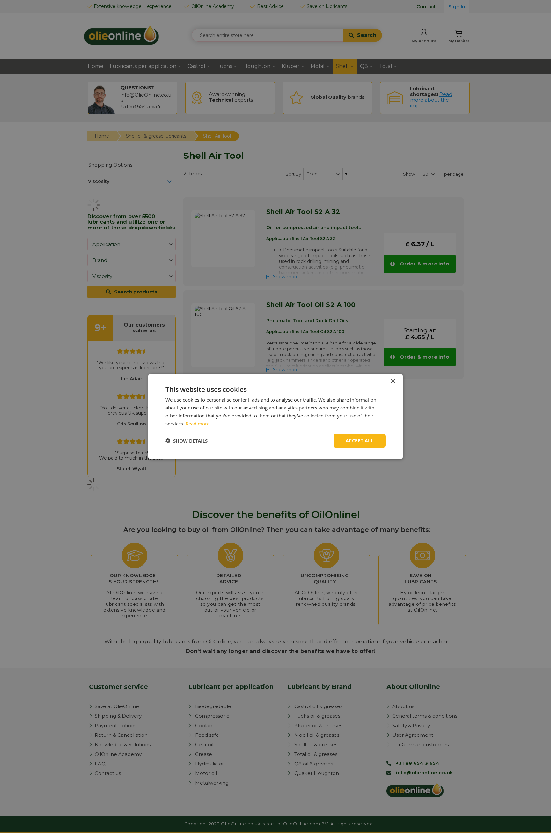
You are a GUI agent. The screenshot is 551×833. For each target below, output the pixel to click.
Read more (197, 423)
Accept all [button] (359, 441)
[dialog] (275, 416)
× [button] (392, 381)
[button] (186, 441)
